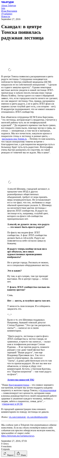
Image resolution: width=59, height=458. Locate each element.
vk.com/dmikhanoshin (37, 417)
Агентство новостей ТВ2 (20, 379)
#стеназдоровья (48, 390)
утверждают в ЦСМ (12, 404)
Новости (5, 16)
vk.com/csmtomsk (17, 417)
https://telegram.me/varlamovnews (17, 436)
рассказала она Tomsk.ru (14, 139)
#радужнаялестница (19, 385)
